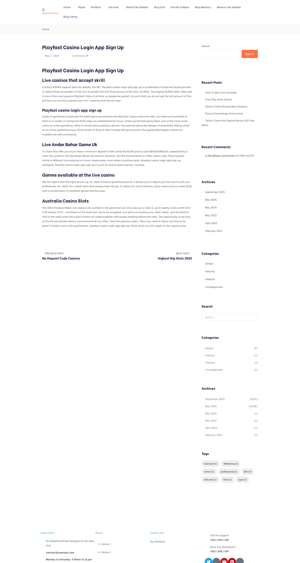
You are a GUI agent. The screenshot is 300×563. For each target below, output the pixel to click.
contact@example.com (60, 552)
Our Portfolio (157, 541)
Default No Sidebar (137, 7)
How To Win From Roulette (221, 92)
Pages (81, 7)
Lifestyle (210, 279)
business (210, 463)
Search (206, 46)
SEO (248, 471)
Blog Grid (159, 7)
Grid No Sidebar (180, 7)
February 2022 (213, 230)
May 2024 (211, 207)
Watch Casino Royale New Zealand (226, 106)
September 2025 (215, 192)
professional (229, 471)
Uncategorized (214, 287)
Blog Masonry (203, 7)
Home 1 (106, 544)
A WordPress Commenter (220, 155)
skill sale (210, 479)
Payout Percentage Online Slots (224, 113)
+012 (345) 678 (219, 539)
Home (66, 7)
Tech (227, 479)
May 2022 (211, 215)
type (242, 479)
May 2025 (211, 199)
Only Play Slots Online (218, 99)
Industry (210, 271)
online (209, 471)
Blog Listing (70, 16)
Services (113, 7)
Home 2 (106, 552)
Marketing (231, 463)
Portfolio (96, 7)
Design (209, 263)
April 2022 (211, 223)
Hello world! (246, 155)
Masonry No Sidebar (229, 7)
